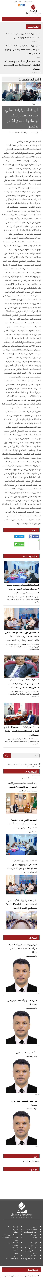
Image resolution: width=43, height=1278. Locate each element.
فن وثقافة (33, 1242)
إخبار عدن (14, 1229)
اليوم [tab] (36, 777)
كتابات (15, 1250)
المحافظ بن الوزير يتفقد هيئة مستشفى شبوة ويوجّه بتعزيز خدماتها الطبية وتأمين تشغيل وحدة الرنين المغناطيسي (22, 636)
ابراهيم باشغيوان (31, 955)
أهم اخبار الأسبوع (31, 1250)
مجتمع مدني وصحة (11, 1234)
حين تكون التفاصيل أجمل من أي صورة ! (23, 1103)
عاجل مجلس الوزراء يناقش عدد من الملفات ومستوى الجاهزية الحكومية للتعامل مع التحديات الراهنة (21, 904)
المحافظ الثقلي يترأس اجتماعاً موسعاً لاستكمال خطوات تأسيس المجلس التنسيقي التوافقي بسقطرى (23, 589)
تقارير (35, 1226)
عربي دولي (33, 1234)
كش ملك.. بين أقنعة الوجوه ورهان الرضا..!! (22, 1002)
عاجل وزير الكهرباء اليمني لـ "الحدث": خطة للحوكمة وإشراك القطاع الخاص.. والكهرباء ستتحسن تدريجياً (22, 49)
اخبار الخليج (14, 1247)
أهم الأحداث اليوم (30, 1232)
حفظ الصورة (36, 103)
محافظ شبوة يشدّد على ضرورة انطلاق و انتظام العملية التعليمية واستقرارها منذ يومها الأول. (21, 731)
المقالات (33, 938)
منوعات (15, 1245)
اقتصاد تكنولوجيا (31, 1247)
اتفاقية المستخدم (11, 1258)
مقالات (34, 1253)
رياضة (16, 1232)
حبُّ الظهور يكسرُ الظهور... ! (25, 1052)
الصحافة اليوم (13, 1242)
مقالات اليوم (32, 1255)
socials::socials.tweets (31, 1161)
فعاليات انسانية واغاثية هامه (10, 1238)
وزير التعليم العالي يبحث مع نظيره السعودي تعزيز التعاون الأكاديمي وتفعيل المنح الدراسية (22, 787)
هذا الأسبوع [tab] (26, 777)
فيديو (16, 1255)
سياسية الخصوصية (30, 1258)
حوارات (34, 1237)
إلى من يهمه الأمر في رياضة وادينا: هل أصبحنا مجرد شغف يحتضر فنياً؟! (22, 948)
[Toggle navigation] (36, 19)
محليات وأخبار (32, 1229)
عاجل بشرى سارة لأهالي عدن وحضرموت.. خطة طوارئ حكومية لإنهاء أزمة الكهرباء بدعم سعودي (21, 65)
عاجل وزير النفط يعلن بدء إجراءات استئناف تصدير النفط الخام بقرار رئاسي (22, 35)
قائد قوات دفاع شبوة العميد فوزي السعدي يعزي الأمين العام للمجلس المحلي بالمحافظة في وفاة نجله (23, 683)
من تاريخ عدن (32, 1245)
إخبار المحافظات (12, 1226)
